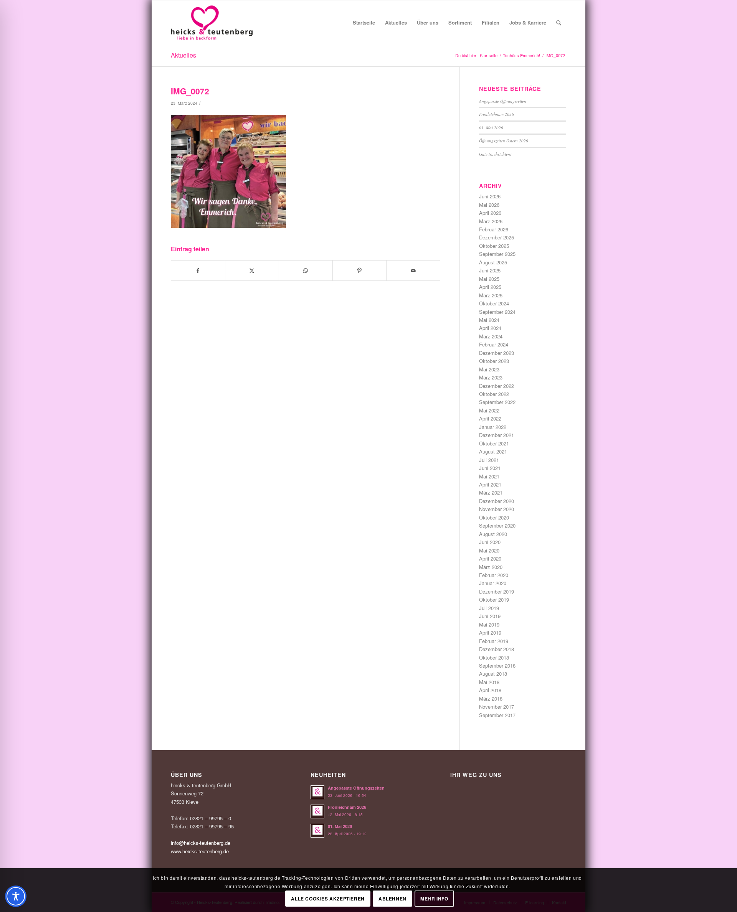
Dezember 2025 (496, 237)
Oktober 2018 (494, 657)
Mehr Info (434, 898)
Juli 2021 (489, 459)
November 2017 (496, 706)
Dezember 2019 (496, 591)
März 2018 (490, 698)
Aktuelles (183, 55)
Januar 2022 (492, 426)
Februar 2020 (493, 575)
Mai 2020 (489, 550)
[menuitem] (364, 22)
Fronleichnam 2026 (496, 114)
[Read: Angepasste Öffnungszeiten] (317, 792)
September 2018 (497, 665)
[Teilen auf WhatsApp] (305, 270)
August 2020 (493, 534)
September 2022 (497, 402)
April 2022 (490, 418)
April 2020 (490, 558)
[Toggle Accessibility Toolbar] (16, 896)
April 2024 (490, 327)
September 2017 (497, 715)
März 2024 (490, 336)
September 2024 (497, 311)
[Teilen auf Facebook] (198, 270)
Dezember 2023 (496, 352)
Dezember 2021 (496, 435)
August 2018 (493, 673)
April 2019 (490, 632)
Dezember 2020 (496, 501)
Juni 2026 (490, 196)
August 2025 (493, 262)
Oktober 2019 (494, 599)
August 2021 (493, 451)
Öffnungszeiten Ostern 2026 (503, 140)
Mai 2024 (489, 319)
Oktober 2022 (494, 393)
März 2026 (490, 221)
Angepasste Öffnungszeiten (502, 101)
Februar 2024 (493, 344)
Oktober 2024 (494, 303)
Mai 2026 (489, 204)
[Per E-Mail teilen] (413, 270)
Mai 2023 (489, 369)
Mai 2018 (489, 682)
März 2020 (490, 567)
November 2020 (496, 509)
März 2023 (490, 377)
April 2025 (490, 286)
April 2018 (490, 690)
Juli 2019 (489, 608)
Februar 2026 (493, 229)
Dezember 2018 (496, 649)
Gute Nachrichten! (495, 154)
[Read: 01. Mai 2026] (317, 831)
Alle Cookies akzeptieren (327, 898)
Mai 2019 (489, 624)
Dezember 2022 (496, 385)
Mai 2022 (489, 410)
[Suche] (558, 22)
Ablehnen (392, 898)
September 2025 (497, 253)
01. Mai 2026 (491, 127)
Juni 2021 (490, 468)
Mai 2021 (489, 476)
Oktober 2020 (494, 517)
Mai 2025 (489, 278)
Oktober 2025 (494, 245)
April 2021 (490, 484)
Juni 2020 (490, 542)
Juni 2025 (490, 270)
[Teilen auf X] (252, 270)
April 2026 (490, 212)
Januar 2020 (492, 583)
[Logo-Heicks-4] (212, 22)
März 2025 (490, 295)
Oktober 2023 (494, 360)
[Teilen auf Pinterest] (359, 270)
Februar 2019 (493, 641)
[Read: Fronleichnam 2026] (317, 811)
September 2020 (497, 525)
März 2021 (490, 492)
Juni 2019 (490, 616)
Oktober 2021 (494, 443)
